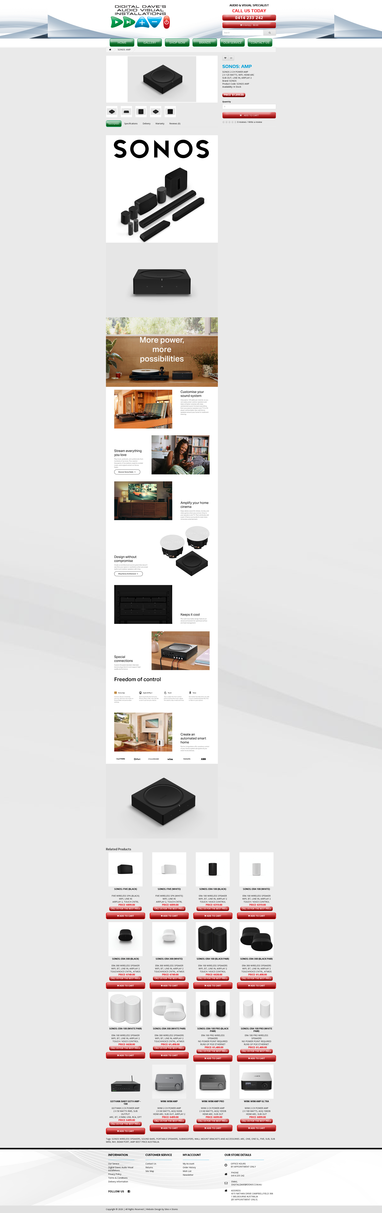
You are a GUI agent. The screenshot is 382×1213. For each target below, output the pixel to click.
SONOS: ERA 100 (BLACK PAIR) (213, 959)
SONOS (233, 80)
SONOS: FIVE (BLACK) (125, 889)
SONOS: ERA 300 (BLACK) (125, 959)
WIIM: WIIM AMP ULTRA (256, 1101)
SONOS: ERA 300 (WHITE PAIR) (169, 1028)
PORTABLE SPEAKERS (167, 1138)
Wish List (187, 1171)
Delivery (146, 123)
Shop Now (177, 42)
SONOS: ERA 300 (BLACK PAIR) (256, 959)
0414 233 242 (249, 17)
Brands (205, 42)
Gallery (149, 42)
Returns (149, 1167)
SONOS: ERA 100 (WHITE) (256, 889)
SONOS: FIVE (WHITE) (169, 889)
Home (122, 42)
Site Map (149, 1171)
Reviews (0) (174, 123)
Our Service (232, 42)
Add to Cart (250, 115)
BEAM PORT (123, 1141)
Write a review (255, 122)
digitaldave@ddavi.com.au (246, 1184)
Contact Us (260, 42)
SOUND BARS (148, 1138)
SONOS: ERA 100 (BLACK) (212, 889)
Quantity (226, 101)
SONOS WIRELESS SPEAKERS (126, 1138)
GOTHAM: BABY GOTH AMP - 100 (125, 1102)
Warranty (159, 123)
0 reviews (241, 122)
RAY (114, 1141)
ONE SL (255, 1138)
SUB (267, 1138)
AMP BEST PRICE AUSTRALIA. (145, 1141)
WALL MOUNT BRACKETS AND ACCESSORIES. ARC (220, 1138)
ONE (248, 1138)
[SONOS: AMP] (162, 79)
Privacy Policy (114, 1174)
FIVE (262, 1138)
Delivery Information (118, 1181)
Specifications (131, 123)
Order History (189, 1167)
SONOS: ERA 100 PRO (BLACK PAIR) (212, 1029)
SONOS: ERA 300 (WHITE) (169, 959)
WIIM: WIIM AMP (169, 1101)
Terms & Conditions (118, 1177)
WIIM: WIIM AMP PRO (213, 1101)
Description (113, 124)
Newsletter (188, 1174)
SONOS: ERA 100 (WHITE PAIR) (125, 1028)
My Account (188, 1163)
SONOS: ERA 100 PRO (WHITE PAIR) (256, 1029)
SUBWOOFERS (186, 1138)
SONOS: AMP (124, 49)
